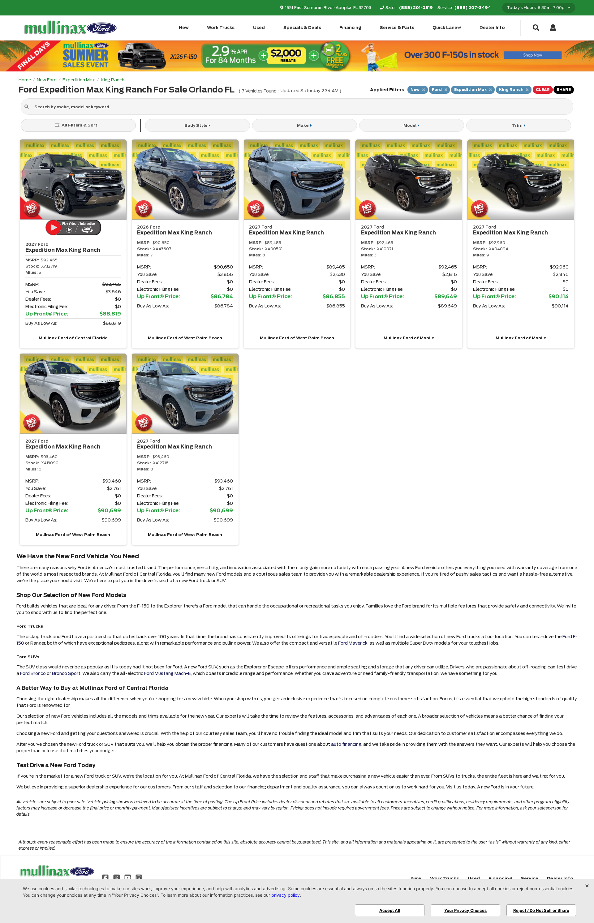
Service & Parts (397, 27)
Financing (350, 27)
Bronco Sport (66, 673)
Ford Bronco (33, 673)
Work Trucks (221, 27)
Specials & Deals (302, 27)
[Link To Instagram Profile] (139, 877)
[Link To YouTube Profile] (128, 877)
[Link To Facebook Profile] (105, 877)
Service (529, 878)
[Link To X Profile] (117, 877)
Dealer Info (492, 27)
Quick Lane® (447, 27)
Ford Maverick (353, 643)
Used (259, 27)
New (184, 27)
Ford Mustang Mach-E (167, 673)
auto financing (346, 744)
